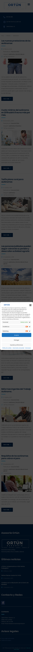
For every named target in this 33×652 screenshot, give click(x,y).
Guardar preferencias (16, 345)
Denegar (16, 340)
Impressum (28, 348)
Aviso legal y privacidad (18, 348)
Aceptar (16, 335)
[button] (30, 305)
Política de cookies (7, 348)
